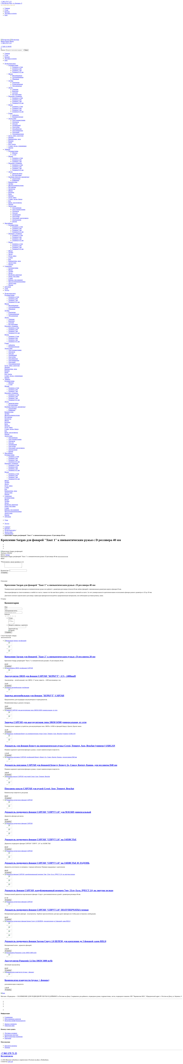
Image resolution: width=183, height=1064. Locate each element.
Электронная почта (11, 611)
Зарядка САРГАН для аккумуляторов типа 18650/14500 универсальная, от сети (45, 722)
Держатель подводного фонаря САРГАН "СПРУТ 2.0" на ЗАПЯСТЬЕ (40, 839)
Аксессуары (8, 348)
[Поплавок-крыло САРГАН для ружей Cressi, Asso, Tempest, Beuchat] (27, 776)
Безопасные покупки (11, 1035)
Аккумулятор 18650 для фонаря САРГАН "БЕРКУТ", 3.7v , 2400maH (40, 676)
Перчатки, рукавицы (11, 326)
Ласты (7, 317)
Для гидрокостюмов (14, 350)
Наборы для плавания (12, 510)
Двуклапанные (13, 316)
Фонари (7, 367)
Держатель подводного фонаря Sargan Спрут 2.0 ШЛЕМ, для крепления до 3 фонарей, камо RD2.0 (55, 941)
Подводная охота (10, 530)
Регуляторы (8, 417)
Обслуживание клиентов (13, 1019)
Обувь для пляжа (10, 506)
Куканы (7, 371)
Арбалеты (11, 345)
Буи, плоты (8, 374)
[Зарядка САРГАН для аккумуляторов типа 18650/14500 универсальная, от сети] (31, 710)
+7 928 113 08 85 (6, 46)
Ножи (6, 372)
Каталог (7, 11)
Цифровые (11, 410)
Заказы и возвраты (11, 1024)
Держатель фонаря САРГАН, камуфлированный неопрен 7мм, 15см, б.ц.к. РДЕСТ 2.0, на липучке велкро (59, 890)
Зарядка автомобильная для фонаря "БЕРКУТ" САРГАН (34, 695)
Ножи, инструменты (11, 432)
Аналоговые (12, 408)
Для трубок (12, 357)
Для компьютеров (14, 364)
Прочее (7, 377)
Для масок (11, 352)
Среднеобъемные (14, 307)
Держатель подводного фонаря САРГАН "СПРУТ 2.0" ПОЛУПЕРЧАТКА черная (47, 910)
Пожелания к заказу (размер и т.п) (12, 562)
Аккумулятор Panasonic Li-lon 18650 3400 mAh (28, 960)
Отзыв (10, 618)
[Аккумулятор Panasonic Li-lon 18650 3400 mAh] (20, 952)
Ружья (7, 343)
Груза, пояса (8, 427)
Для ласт (11, 353)
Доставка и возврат (11, 1033)
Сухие (10, 384)
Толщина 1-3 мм (13, 297)
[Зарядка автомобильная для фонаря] (17, 687)
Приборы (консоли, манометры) (15, 407)
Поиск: (3, 50)
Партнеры (8, 1038)
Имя (6, 607)
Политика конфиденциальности (15, 1020)
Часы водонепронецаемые (13, 511)
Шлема (7, 386)
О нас (6, 10)
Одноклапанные (13, 314)
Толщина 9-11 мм (14, 302)
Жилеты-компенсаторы (12, 415)
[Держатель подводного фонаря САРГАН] (19, 800)
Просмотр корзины (11, 1046)
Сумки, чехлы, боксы (11, 429)
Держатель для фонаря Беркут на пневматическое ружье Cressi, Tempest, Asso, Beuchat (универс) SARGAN (60, 745)
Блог (6, 15)
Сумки (7, 487)
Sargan (7, 555)
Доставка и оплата (11, 13)
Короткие (11, 321)
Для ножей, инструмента (16, 448)
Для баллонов (12, 449)
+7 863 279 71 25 (6, 1)
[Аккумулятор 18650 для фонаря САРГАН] (19, 668)
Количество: (5, 570)
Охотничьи (12, 312)
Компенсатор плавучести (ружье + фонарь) (27, 980)
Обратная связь (9, 1025)
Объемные (11, 309)
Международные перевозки (14, 1036)
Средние (11, 322)
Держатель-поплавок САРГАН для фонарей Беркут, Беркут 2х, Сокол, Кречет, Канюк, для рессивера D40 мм (61, 765)
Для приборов (13, 437)
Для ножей (11, 362)
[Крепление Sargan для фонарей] (15, 640)
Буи (6, 431)
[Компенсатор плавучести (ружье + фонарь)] (19, 972)
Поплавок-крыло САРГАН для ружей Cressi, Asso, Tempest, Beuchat (39, 788)
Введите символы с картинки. (18, 625)
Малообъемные (13, 305)
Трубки (7, 310)
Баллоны (7, 422)
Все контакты (7, 1056)
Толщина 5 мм (13, 298)
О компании (9, 1017)
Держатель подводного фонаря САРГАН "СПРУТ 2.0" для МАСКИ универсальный (48, 812)
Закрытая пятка (13, 403)
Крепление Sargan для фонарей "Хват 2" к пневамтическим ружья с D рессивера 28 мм (50, 656)
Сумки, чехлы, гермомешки (14, 376)
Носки (7, 334)
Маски (7, 304)
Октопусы (8, 419)
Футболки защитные (11, 504)
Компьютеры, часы (11, 369)
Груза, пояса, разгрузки (12, 365)
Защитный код (13, 629)
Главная (7, 8)
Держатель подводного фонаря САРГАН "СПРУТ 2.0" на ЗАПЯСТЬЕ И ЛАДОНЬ (47, 863)
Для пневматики (13, 360)
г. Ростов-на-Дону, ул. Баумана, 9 (11, 3)
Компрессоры (9, 412)
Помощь (7, 1047)
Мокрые (11, 383)
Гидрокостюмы (9, 295)
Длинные (11, 319)
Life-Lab (10, 1061)
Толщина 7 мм (13, 300)
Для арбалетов (13, 358)
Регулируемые (13, 324)
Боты (6, 424)
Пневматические (13, 346)
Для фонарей (12, 355)
